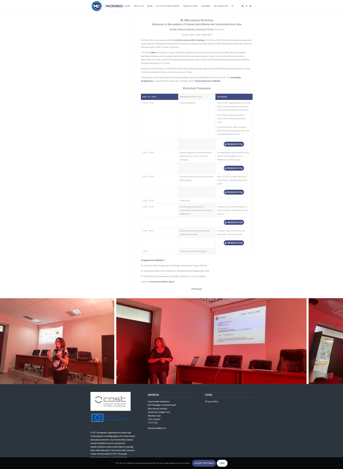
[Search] (232, 6)
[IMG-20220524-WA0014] (111, 381)
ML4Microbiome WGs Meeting (189, 40)
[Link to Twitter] (243, 6)
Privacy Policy (211, 401)
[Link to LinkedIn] (251, 6)
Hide (222, 463)
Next (337, 341)
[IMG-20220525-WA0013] (303, 381)
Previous (6, 341)
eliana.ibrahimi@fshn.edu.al (161, 281)
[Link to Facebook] (247, 6)
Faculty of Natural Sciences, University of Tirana (191, 29)
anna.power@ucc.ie (156, 428)
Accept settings (204, 463)
